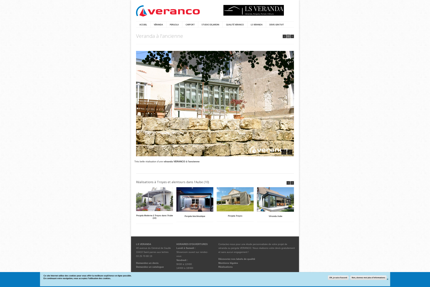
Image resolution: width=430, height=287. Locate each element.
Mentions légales (228, 263)
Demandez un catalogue (150, 266)
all (288, 36)
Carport (190, 24)
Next (292, 36)
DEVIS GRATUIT (276, 24)
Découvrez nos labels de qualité (236, 259)
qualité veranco (235, 24)
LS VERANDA (257, 24)
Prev (284, 36)
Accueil (143, 24)
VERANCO (245, 248)
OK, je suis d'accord (338, 278)
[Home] (168, 11)
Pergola (174, 24)
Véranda (158, 24)
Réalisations (225, 266)
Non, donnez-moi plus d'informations (368, 278)
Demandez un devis (147, 263)
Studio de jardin (210, 24)
